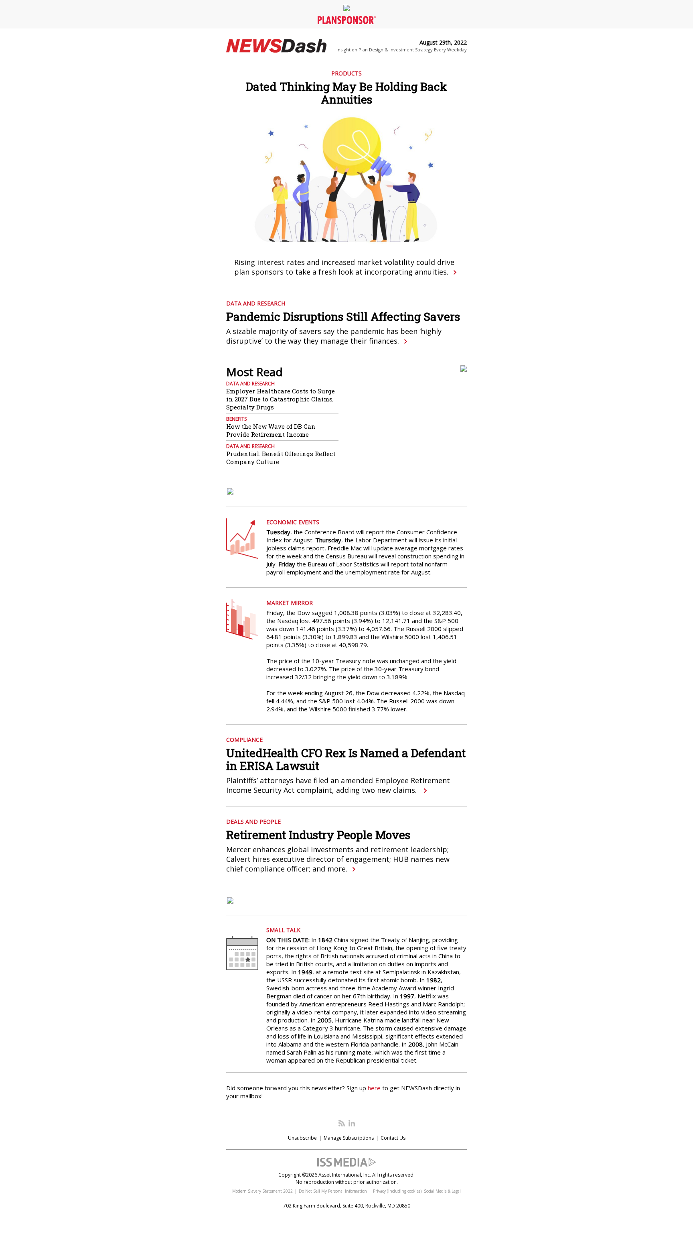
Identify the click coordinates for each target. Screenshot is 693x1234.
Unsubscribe (302, 1137)
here (374, 1088)
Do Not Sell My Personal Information (333, 1191)
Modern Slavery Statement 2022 (262, 1191)
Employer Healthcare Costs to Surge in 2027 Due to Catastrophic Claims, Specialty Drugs (280, 399)
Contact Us (393, 1137)
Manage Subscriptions (349, 1137)
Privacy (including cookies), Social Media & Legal (417, 1191)
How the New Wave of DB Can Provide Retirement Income (271, 430)
